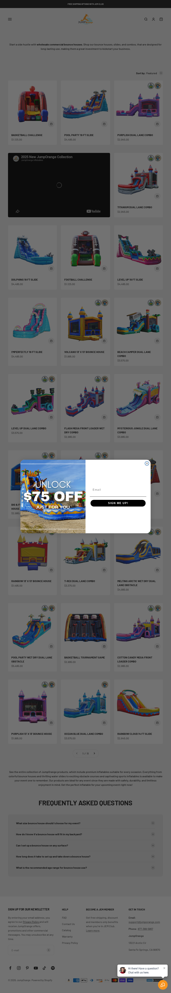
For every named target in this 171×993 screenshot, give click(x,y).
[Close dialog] (147, 463)
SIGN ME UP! (118, 503)
